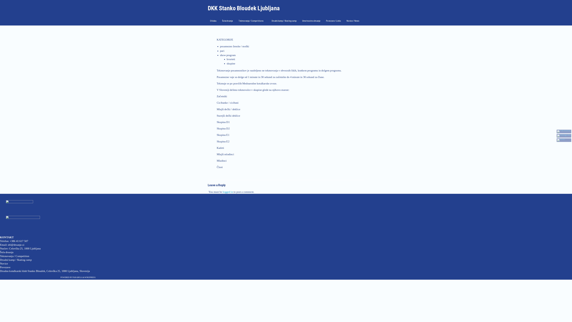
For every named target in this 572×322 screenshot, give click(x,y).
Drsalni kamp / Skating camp (16, 259)
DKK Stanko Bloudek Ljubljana (244, 8)
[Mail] (564, 140)
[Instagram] (564, 136)
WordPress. (90, 277)
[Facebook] (564, 131)
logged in (228, 191)
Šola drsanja (6, 252)
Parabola (77, 277)
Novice (4, 263)
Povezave (5, 267)
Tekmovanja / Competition (14, 256)
